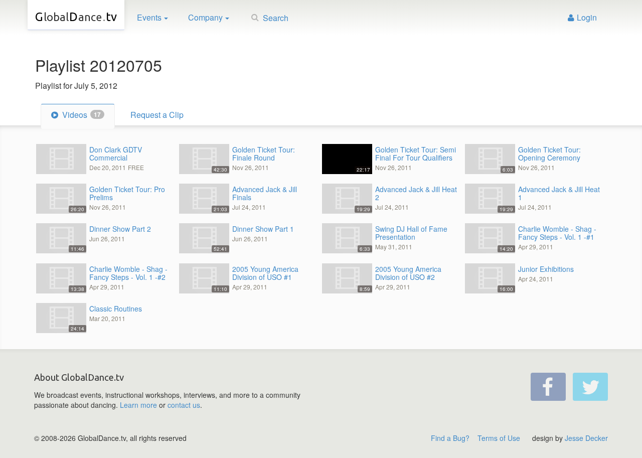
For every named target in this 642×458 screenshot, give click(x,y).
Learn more (138, 405)
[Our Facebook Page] (548, 387)
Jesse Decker (586, 438)
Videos (80, 114)
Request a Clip (157, 114)
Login (587, 17)
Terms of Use (498, 438)
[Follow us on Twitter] (590, 387)
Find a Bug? (450, 438)
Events (149, 17)
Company (205, 17)
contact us (184, 405)
